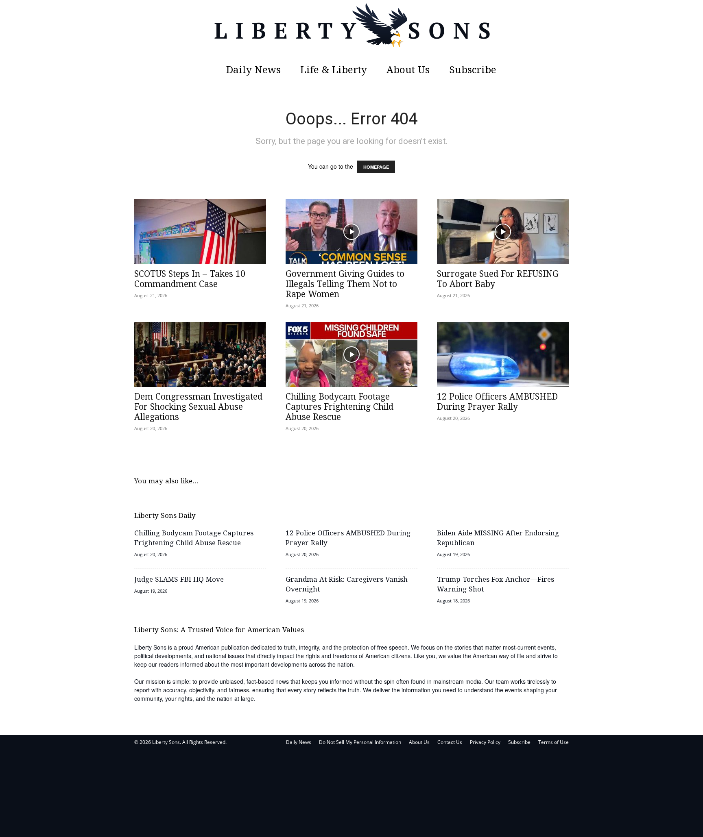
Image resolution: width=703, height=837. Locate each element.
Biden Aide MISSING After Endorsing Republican (498, 538)
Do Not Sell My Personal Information (360, 742)
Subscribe (472, 70)
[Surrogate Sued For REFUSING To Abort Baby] (503, 231)
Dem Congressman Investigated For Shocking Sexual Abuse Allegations (198, 407)
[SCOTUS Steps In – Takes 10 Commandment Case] (200, 231)
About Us (408, 70)
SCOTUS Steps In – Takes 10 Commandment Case (189, 279)
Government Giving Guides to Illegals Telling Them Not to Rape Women (345, 284)
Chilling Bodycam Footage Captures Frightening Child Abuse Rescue (339, 407)
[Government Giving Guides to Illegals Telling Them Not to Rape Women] (351, 231)
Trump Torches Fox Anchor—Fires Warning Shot (495, 585)
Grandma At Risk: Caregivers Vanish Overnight (347, 585)
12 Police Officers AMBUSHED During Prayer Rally (497, 402)
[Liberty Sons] (351, 30)
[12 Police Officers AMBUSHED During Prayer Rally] (503, 354)
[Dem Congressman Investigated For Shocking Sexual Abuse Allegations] (200, 354)
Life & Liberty (333, 70)
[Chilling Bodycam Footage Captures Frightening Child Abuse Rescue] (351, 354)
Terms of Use (553, 742)
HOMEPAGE (376, 167)
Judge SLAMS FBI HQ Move (179, 580)
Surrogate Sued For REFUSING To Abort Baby (498, 279)
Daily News (253, 70)
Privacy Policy (485, 742)
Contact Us (449, 742)
